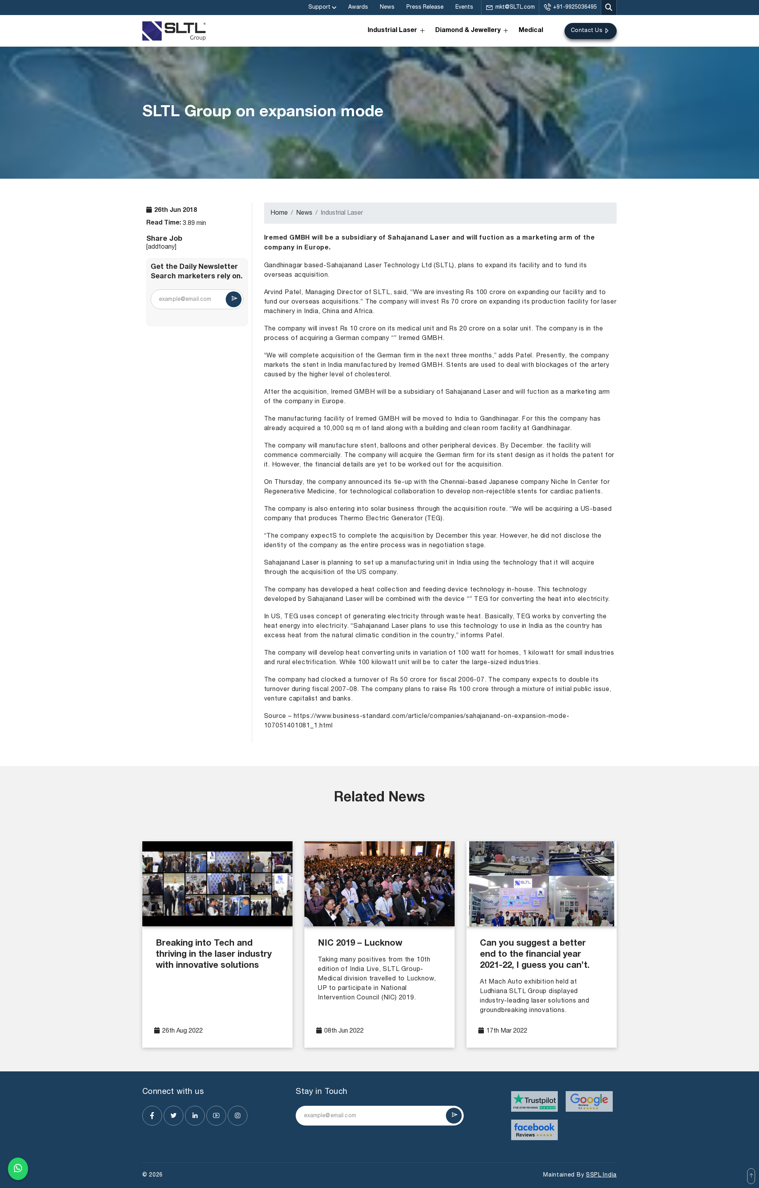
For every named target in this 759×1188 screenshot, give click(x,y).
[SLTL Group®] (174, 31)
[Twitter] (173, 1116)
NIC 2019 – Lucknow (360, 943)
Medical (531, 31)
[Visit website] (534, 1101)
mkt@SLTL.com (515, 7)
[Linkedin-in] (195, 1116)
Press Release (425, 7)
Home (279, 213)
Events (464, 7)
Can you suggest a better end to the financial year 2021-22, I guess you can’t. (534, 954)
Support (319, 7)
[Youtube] (216, 1116)
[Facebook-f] (152, 1116)
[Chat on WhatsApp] (18, 1169)
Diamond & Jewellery (467, 31)
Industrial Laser (392, 31)
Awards (358, 7)
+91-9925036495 (575, 7)
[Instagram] (237, 1116)
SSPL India (601, 1175)
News (387, 7)
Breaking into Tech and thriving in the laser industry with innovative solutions (214, 954)
